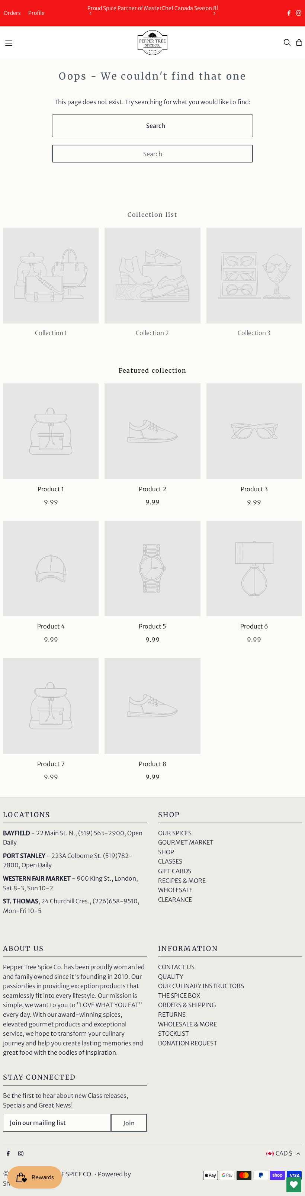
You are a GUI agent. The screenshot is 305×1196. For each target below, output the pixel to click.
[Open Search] (287, 42)
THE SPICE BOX (179, 995)
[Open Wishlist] (293, 1184)
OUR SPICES (175, 833)
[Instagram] (298, 13)
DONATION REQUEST (187, 1043)
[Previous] (90, 13)
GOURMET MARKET (186, 842)
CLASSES (170, 861)
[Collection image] (51, 275)
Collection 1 (51, 333)
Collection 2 (152, 333)
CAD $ (284, 1153)
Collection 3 (254, 333)
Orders (12, 13)
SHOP (166, 852)
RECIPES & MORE (182, 880)
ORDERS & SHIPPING (187, 1005)
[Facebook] (289, 13)
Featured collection (153, 370)
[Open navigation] (67, 42)
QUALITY (170, 976)
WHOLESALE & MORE (187, 1024)
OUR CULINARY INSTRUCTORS (201, 986)
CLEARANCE (175, 899)
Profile (36, 13)
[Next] (214, 13)
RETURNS (172, 1014)
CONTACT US (176, 967)
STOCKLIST (173, 1033)
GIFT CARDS (174, 871)
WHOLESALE (175, 890)
